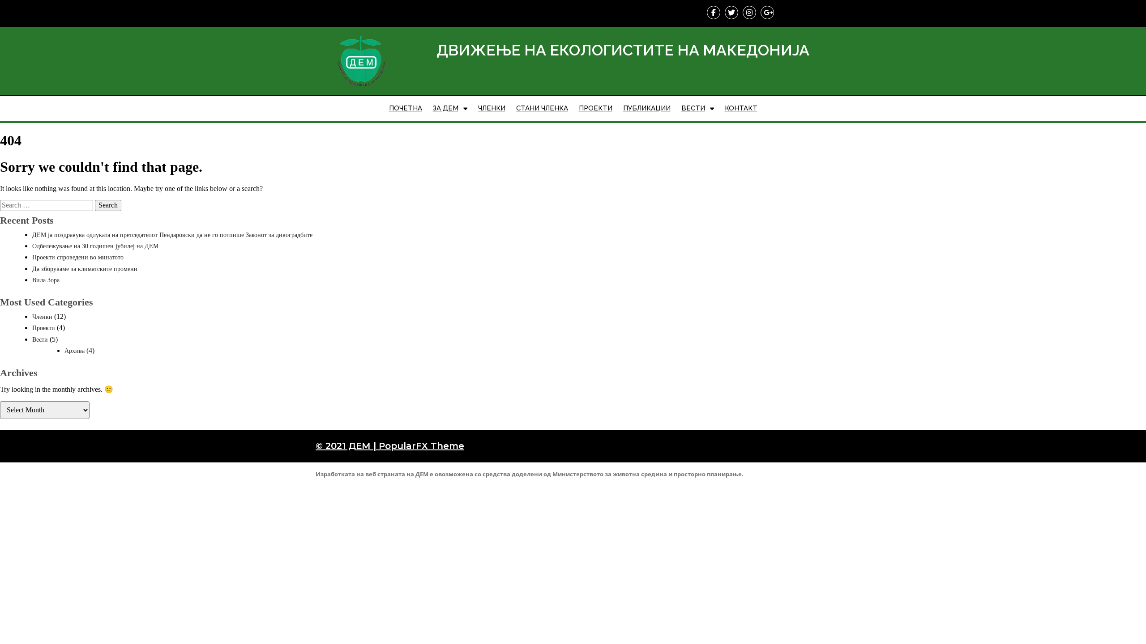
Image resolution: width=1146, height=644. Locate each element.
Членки (42, 317)
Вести (40, 339)
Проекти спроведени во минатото (78, 257)
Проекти (43, 328)
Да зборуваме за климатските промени (84, 269)
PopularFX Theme (421, 446)
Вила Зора (46, 280)
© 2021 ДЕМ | (347, 446)
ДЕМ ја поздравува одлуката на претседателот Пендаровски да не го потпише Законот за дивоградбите (172, 235)
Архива (74, 350)
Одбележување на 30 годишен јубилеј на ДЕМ (95, 246)
